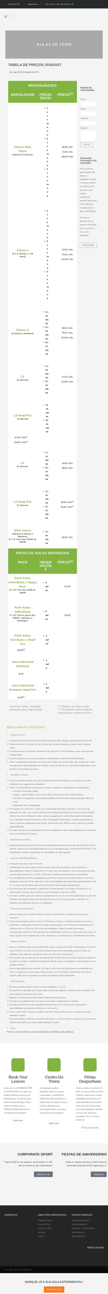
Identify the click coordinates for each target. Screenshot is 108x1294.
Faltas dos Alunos (18, 941)
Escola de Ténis (18, 735)
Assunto (84, 128)
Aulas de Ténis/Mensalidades (24, 858)
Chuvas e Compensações (22, 908)
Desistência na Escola (20, 839)
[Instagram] (103, 4)
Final (13, 1028)
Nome (83, 99)
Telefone (84, 118)
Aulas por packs (18, 981)
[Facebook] (99, 4)
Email (82, 109)
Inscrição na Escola (19, 775)
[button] (104, 19)
